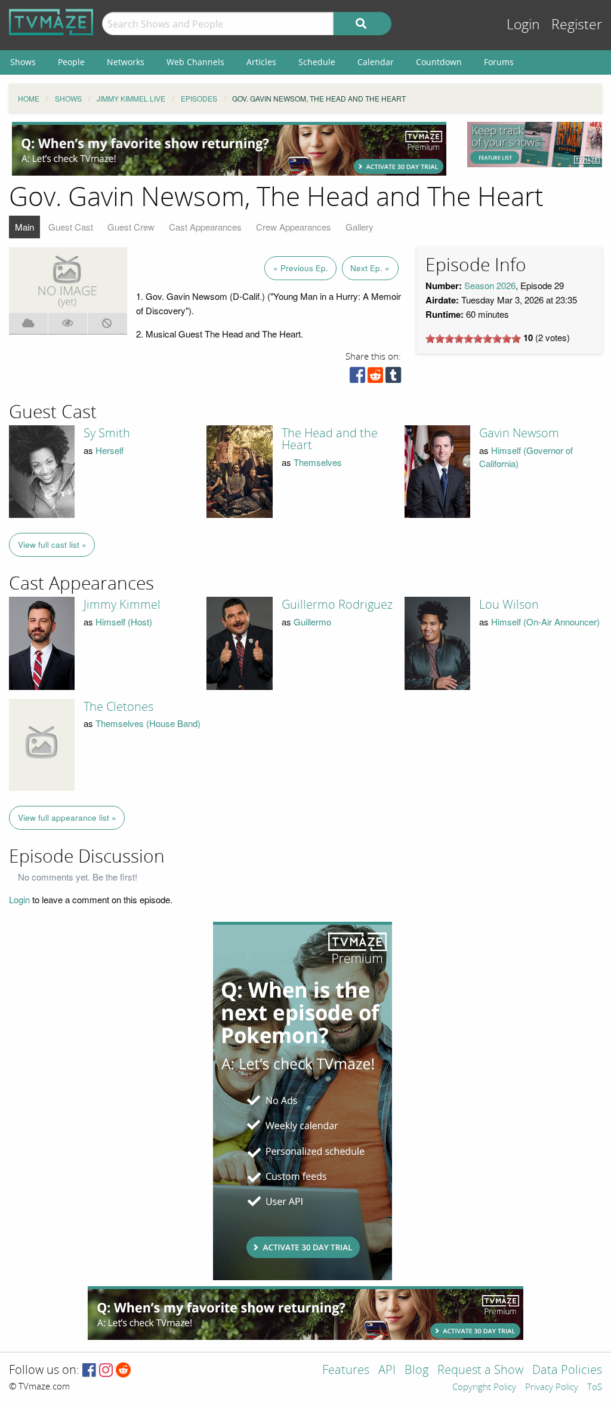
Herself (109, 450)
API (387, 1370)
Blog (416, 1370)
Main (24, 226)
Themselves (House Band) (147, 723)
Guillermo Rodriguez (337, 604)
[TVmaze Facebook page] (89, 1370)
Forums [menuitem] (499, 62)
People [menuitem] (71, 62)
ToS (594, 1387)
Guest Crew (131, 226)
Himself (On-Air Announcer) (545, 621)
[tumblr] (393, 378)
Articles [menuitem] (261, 62)
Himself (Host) (123, 621)
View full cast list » (52, 544)
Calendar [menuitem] (375, 62)
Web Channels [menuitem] (195, 62)
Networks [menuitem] (125, 62)
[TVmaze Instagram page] (106, 1370)
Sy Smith (107, 433)
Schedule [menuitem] (316, 62)
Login (523, 25)
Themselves (318, 462)
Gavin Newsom (519, 433)
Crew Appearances (293, 226)
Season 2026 (490, 285)
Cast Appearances (205, 226)
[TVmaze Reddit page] (123, 1370)
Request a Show (480, 1370)
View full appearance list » (67, 817)
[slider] (473, 338)
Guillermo (312, 621)
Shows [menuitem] (23, 62)
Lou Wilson (509, 604)
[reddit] (375, 378)
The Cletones (118, 707)
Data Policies (567, 1370)
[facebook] (357, 378)
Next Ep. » (370, 268)
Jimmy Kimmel (122, 604)
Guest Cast (70, 226)
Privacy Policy (551, 1387)
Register (576, 25)
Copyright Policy (484, 1387)
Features (345, 1370)
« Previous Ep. (300, 268)
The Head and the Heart (330, 439)
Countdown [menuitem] (439, 62)
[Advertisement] (229, 149)
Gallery (359, 226)
